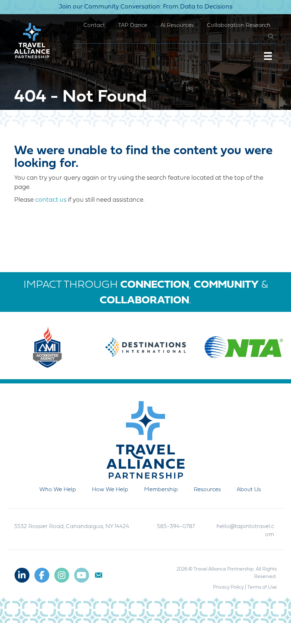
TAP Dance (132, 25)
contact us (50, 200)
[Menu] (268, 56)
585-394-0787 (176, 526)
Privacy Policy (228, 587)
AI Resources (177, 25)
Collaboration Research (238, 25)
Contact (94, 25)
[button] (265, 36)
